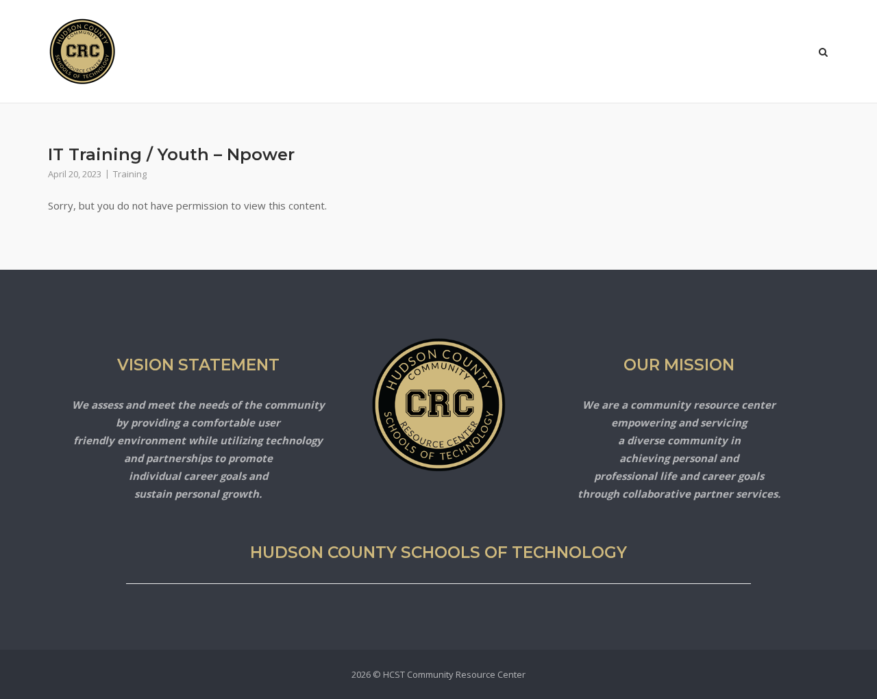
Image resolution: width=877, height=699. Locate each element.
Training (130, 174)
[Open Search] (823, 53)
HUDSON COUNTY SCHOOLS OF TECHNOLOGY (438, 552)
